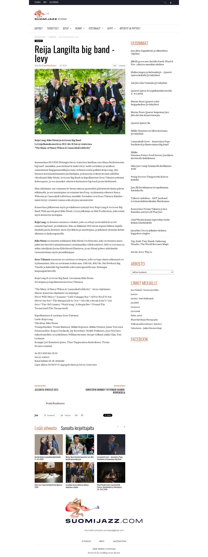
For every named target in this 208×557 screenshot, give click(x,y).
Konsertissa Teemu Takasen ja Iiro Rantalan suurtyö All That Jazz (149, 210)
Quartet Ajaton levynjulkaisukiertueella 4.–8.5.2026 (48, 458)
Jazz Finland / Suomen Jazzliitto (145, 290)
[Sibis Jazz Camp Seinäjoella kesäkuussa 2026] (49, 472)
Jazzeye (134, 294)
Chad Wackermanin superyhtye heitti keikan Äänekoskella (150, 221)
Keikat (78, 28)
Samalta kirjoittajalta (77, 428)
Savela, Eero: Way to (141, 252)
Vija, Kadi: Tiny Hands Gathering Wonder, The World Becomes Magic (150, 243)
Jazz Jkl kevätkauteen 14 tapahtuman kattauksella (149, 189)
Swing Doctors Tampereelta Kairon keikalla (149, 178)
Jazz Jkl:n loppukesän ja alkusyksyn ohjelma (149, 52)
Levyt (110, 28)
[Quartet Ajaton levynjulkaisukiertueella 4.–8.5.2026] (49, 444)
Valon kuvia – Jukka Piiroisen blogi (146, 328)
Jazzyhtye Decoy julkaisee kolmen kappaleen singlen (77, 486)
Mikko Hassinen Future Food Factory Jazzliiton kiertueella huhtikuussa (152, 155)
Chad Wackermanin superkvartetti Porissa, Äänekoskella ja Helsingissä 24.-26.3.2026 (109, 487)
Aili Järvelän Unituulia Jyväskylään (149, 83)
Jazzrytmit (135, 311)
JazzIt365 (135, 303)
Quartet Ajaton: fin (140, 123)
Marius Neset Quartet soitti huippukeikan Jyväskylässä (145, 103)
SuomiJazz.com (40, 36)
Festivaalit (94, 28)
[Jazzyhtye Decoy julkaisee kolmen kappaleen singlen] (80, 472)
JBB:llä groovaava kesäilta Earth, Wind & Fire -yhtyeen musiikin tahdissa (152, 63)
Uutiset (39, 28)
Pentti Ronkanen (49, 65)
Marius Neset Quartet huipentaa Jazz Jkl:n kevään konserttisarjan (80, 458)
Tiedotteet (53, 28)
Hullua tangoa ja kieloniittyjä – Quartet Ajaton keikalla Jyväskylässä (151, 74)
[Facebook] (170, 2)
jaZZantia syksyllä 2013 (46, 389)
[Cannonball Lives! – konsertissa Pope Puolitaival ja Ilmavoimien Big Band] (111, 444)
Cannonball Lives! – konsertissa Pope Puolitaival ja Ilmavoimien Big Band (110, 458)
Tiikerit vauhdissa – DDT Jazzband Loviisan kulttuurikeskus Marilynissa (150, 200)
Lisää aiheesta (46, 428)
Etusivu (38, 2)
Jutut (66, 28)
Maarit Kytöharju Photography (144, 320)
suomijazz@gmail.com (114, 530)
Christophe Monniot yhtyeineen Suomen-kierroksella (105, 391)
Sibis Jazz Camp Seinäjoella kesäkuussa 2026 (48, 486)
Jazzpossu (135, 307)
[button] (165, 3)
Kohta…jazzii (136, 315)
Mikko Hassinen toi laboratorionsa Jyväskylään (149, 132)
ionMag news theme (110, 553)
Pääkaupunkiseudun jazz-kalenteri (146, 324)
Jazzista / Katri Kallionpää (142, 298)
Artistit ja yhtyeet (130, 28)
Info (45, 2)
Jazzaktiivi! (54, 2)
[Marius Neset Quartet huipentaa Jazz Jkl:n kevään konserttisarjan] (80, 444)
